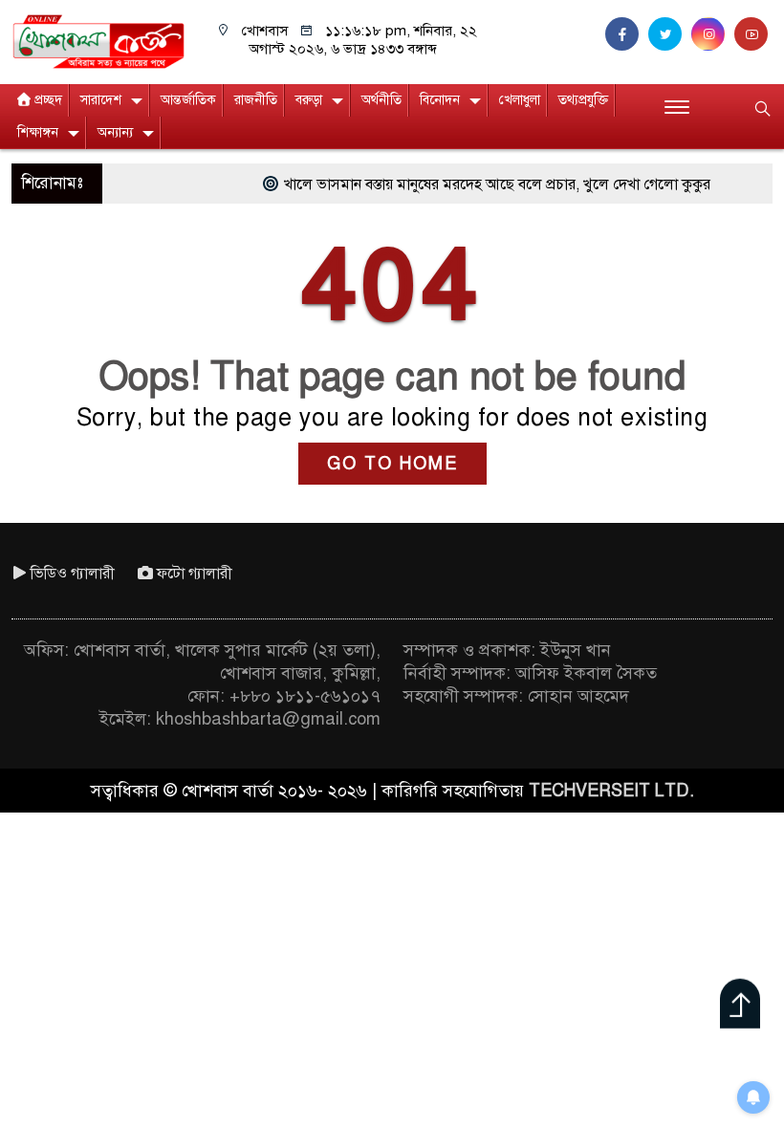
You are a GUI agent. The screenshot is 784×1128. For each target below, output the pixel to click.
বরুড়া (308, 100)
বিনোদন (440, 100)
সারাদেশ (100, 100)
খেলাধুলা (519, 100)
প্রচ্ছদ (48, 100)
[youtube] (753, 34)
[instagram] (712, 34)
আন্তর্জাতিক (188, 100)
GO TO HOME (392, 463)
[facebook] (626, 34)
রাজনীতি (255, 100)
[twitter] (669, 34)
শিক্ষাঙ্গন (37, 132)
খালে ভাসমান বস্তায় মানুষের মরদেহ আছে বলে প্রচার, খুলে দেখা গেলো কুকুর (479, 184)
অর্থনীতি (381, 100)
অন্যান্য (115, 132)
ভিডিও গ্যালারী (73, 573)
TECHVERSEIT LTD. (611, 790)
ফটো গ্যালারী (194, 573)
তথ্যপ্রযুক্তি (583, 100)
